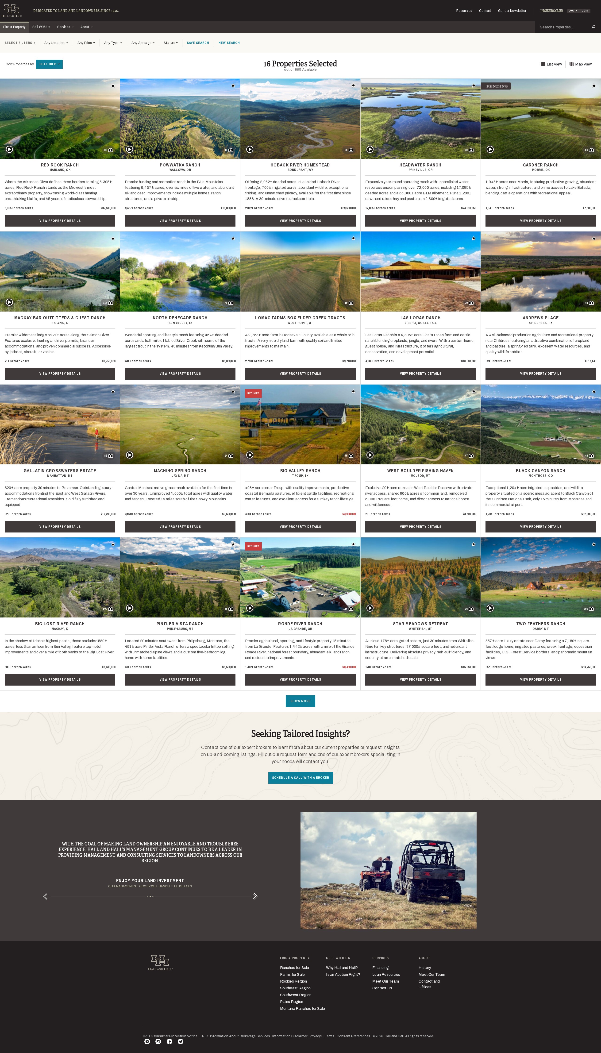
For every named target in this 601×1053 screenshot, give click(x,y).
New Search (229, 43)
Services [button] (64, 26)
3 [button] (153, 896)
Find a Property (14, 26)
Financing (380, 968)
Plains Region (291, 1002)
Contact (485, 10)
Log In (573, 10)
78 (225, 303)
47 (466, 456)
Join (585, 10)
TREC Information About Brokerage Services (235, 1036)
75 (346, 456)
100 (105, 609)
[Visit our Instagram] (158, 1042)
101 (585, 609)
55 (225, 609)
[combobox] (56, 43)
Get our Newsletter (512, 10)
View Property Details (60, 221)
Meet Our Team (385, 981)
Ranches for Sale (294, 968)
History (425, 968)
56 (346, 150)
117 (105, 303)
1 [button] (147, 896)
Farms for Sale (292, 974)
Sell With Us (41, 26)
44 (586, 303)
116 (345, 609)
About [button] (85, 26)
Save (198, 43)
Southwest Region (296, 995)
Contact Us (382, 988)
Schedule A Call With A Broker (300, 777)
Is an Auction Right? (343, 974)
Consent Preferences (353, 1036)
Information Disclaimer (289, 1036)
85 (105, 150)
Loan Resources (386, 974)
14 (225, 456)
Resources (464, 10)
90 (586, 150)
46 (586, 456)
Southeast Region (295, 988)
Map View (583, 64)
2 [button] (150, 896)
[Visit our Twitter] (180, 1042)
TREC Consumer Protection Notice (169, 1036)
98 (466, 150)
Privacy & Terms (322, 1036)
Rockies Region (293, 981)
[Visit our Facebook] (169, 1042)
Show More (300, 701)
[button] (86, 43)
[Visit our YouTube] (147, 1042)
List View (554, 64)
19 (346, 303)
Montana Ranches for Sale (302, 1009)
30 (466, 303)
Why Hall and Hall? (342, 968)
